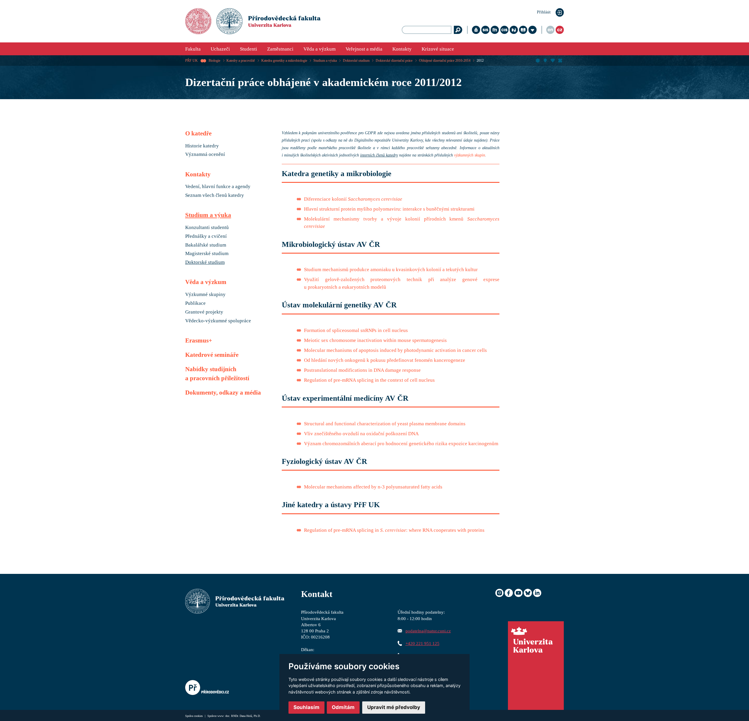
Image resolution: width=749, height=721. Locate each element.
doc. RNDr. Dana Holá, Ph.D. (243, 715)
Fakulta (193, 49)
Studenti (248, 49)
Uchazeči (220, 49)
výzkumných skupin (469, 155)
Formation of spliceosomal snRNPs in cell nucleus (356, 330)
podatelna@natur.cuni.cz (428, 630)
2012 (480, 60)
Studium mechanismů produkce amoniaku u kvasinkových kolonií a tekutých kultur (391, 269)
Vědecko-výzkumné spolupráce (218, 320)
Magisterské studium (207, 253)
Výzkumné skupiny (205, 294)
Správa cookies (194, 715)
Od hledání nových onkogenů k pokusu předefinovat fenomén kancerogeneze (384, 360)
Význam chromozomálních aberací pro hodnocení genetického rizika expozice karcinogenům (401, 443)
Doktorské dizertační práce (394, 60)
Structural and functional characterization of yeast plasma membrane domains (384, 423)
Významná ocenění (205, 154)
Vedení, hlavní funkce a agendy (217, 186)
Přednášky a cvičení (206, 236)
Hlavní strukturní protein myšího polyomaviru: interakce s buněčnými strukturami (389, 209)
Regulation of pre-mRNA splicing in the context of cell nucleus (369, 380)
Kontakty (402, 49)
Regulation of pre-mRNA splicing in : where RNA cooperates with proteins (394, 530)
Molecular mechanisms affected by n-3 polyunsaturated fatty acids (373, 487)
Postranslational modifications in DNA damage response (362, 370)
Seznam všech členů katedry (214, 195)
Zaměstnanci (280, 49)
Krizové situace (438, 49)
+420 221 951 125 (422, 643)
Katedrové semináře (211, 354)
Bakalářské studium (205, 245)
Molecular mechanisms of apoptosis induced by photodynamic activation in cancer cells (395, 350)
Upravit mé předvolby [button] (393, 707)
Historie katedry (202, 146)
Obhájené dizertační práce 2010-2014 (444, 60)
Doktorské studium (356, 60)
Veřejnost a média (364, 49)
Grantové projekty (204, 312)
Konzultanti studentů (207, 227)
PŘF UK (191, 60)
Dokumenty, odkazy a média (223, 392)
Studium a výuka (325, 60)
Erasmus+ (198, 340)
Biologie (214, 60)
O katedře (198, 133)
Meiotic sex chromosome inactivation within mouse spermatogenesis (375, 340)
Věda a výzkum (319, 49)
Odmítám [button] (343, 707)
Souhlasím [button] (306, 707)
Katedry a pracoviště (240, 60)
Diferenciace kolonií (353, 199)
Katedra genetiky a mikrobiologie (284, 60)
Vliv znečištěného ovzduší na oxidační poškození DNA (361, 433)
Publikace (195, 303)
